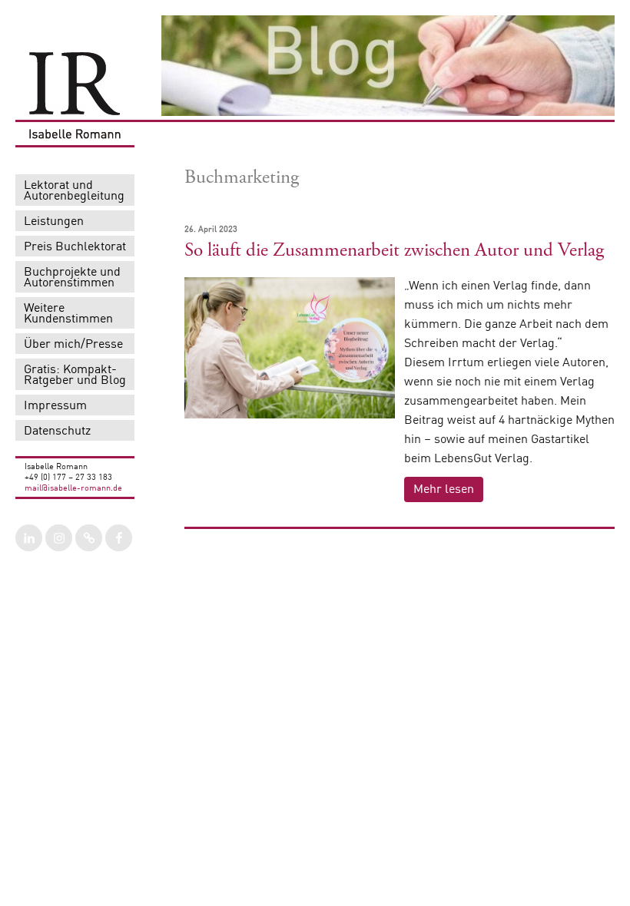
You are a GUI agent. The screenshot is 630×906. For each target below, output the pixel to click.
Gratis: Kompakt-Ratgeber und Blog (75, 375)
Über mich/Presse (73, 345)
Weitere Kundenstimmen (68, 314)
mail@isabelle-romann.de (73, 488)
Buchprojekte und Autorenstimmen (72, 277)
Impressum (55, 406)
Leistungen (54, 222)
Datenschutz (57, 431)
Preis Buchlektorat (75, 247)
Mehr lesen (443, 490)
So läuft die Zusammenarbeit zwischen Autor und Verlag (394, 250)
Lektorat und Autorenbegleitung (74, 191)
